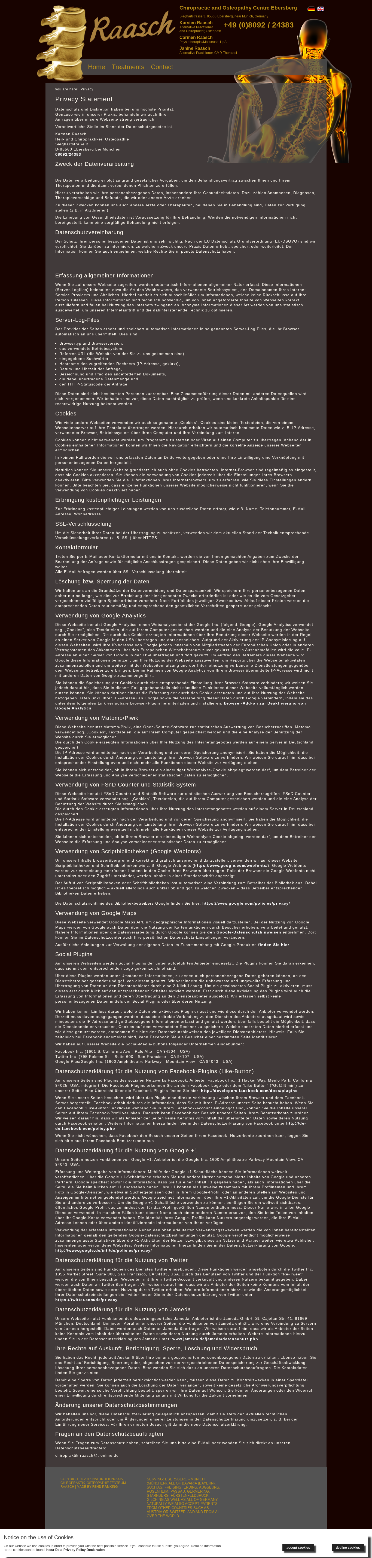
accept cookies (298, 1548)
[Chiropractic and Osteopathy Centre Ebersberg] (62, 81)
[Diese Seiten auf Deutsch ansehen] (311, 11)
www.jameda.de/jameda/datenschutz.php (215, 1339)
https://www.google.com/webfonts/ (231, 865)
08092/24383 (68, 154)
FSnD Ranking (105, 1486)
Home (96, 67)
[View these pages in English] (321, 11)
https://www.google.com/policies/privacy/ (246, 903)
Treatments (128, 67)
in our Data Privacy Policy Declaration (75, 1550)
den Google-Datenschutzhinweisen (244, 932)
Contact (162, 67)
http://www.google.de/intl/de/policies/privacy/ (103, 1250)
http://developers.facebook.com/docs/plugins (249, 1090)
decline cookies (348, 1548)
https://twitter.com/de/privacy (86, 1299)
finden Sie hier (273, 944)
